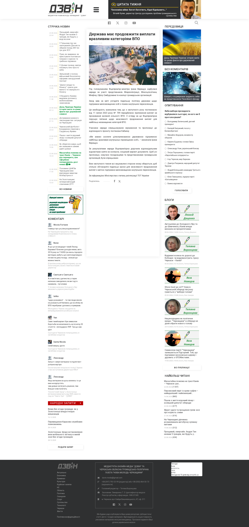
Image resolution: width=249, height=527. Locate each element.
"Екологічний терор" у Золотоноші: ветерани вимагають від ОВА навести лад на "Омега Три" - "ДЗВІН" (64, 394)
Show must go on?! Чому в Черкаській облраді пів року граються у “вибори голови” (179, 289)
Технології (61, 505)
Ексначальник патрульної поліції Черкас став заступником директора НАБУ (65, 369)
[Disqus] (123, 218)
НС (58, 487)
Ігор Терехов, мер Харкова (179, 159)
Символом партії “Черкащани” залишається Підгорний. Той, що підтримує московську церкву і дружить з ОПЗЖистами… (181, 354)
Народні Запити (63, 403)
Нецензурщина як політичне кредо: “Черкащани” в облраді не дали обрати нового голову (181, 321)
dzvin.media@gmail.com (112, 478)
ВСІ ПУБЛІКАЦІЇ (182, 368)
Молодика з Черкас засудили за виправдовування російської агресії (63, 310)
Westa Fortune (60, 225)
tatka (55, 296)
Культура (61, 481)
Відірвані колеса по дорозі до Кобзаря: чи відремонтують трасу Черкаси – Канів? (182, 258)
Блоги (181, 232)
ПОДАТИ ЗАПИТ (65, 447)
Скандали (61, 496)
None (56, 243)
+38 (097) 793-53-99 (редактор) (115, 482)
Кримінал (61, 478)
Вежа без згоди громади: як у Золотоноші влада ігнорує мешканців (63, 411)
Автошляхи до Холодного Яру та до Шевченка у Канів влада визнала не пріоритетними (181, 226)
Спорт (59, 499)
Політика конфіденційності (68, 517)
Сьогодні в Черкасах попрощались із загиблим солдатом (63, 334)
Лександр (58, 358)
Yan (55, 317)
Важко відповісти (175, 183)
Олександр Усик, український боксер (183, 148)
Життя (60, 511)
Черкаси (60, 508)
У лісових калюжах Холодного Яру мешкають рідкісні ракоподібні (62, 288)
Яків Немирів (189, 295)
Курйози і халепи (64, 484)
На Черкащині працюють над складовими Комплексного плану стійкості (62, 234)
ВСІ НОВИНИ (66, 189)
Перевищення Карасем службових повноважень (65, 423)
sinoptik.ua (194, 475)
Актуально (61, 472)
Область (60, 490)
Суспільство (62, 502)
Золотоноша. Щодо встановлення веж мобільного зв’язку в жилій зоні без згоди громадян (65, 434)
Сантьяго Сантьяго (63, 274)
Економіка (61, 475)
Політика (61, 493)
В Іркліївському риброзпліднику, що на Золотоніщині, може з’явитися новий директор (64, 265)
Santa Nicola (59, 342)
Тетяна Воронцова (191, 264)
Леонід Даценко (190, 232)
